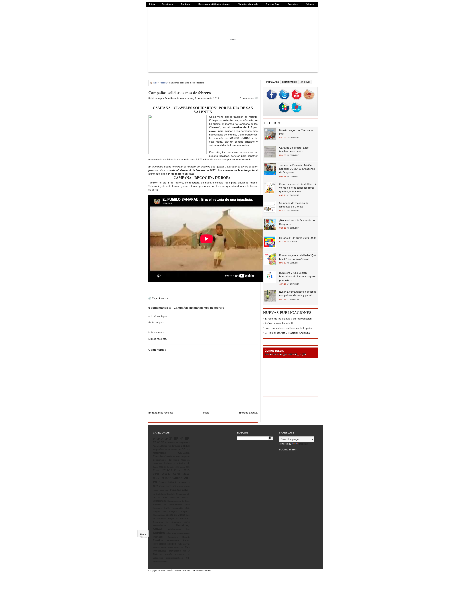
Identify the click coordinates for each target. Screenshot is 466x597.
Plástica (158, 540)
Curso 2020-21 (168, 482)
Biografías (158, 449)
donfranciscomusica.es (201, 570)
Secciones (167, 4)
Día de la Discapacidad (178, 494)
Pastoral (163, 83)
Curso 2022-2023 (167, 486)
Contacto (185, 4)
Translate (304, 444)
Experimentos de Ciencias (180, 501)
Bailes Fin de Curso (170, 446)
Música (159, 533)
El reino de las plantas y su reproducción (288, 318)
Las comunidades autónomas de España (288, 328)
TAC (182, 547)
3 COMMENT (293, 228)
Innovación (178, 508)
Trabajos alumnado (248, 4)
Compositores (186, 456)
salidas (156, 547)
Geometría (157, 508)
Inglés (167, 508)
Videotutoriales (160, 561)
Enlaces (310, 4)
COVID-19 (157, 463)
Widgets (143, 537)
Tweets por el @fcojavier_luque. (286, 354)
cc (179, 449)
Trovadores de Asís (181, 551)
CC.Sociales (185, 452)
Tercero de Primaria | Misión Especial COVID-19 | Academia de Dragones (297, 169)
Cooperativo (187, 460)
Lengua (188, 521)
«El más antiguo (157, 316)
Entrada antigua (248, 412)
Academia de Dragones (176, 442)
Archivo (305, 82)
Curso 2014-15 (162, 470)
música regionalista (175, 533)
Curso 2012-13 (173, 467)
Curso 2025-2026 (161, 491)
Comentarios (289, 82)
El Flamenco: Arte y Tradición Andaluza (287, 332)
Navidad (189, 533)
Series (176, 547)
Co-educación (171, 456)
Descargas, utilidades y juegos (214, 4)
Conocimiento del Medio (166, 460)
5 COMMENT (293, 263)
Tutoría (272, 123)
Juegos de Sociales (178, 518)
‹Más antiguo (155, 322)
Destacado (179, 490)
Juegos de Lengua (165, 511)
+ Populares (272, 82)
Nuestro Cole (273, 4)
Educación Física (179, 498)
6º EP (160, 442)
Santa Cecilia (166, 547)
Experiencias (160, 501)
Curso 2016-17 (161, 474)
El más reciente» (158, 338)
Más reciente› (156, 332)
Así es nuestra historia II (279, 323)
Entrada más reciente (160, 412)
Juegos (189, 508)
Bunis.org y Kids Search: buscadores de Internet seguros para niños (297, 276)
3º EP (174, 438)
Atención (157, 446)
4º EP (184, 438)
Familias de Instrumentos (167, 505)
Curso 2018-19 (162, 478)
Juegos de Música (175, 515)
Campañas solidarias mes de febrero (179, 92)
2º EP (164, 438)
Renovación (167, 570)
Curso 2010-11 (159, 467)
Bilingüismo (187, 446)
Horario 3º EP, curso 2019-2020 (297, 237)
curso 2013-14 (186, 467)
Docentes (293, 4)
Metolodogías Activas (180, 529)
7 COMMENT (294, 195)
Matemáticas (159, 525)
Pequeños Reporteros (180, 537)
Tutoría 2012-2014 (174, 554)
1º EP (156, 438)
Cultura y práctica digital (178, 463)
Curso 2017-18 (183, 473)
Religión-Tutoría (185, 544)
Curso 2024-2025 (185, 486)
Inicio (152, 4)
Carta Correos (170, 449)
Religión (171, 544)
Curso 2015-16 (183, 470)
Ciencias (158, 456)
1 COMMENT (294, 299)
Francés (189, 505)
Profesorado (173, 540)
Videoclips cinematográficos (168, 558)
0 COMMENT (294, 138)
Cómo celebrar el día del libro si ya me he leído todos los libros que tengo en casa (297, 188)
